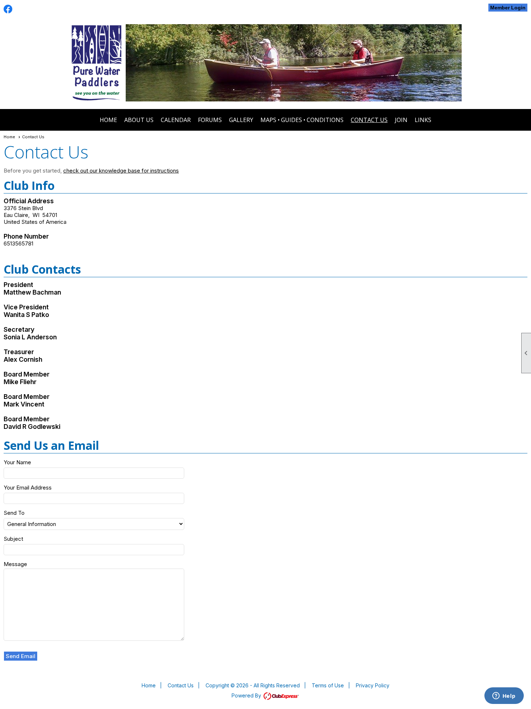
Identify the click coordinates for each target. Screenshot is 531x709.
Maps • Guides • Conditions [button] (302, 120)
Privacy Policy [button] (372, 685)
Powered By (247, 695)
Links (423, 120)
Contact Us (369, 120)
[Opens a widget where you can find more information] (504, 696)
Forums (210, 120)
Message (15, 564)
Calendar (176, 120)
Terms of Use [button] (328, 685)
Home (108, 120)
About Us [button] (139, 120)
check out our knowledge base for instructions (121, 170)
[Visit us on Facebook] (8, 9)
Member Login (508, 7)
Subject (13, 538)
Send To (14, 512)
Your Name (17, 462)
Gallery (241, 120)
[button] (21, 656)
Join (401, 120)
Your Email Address (28, 487)
